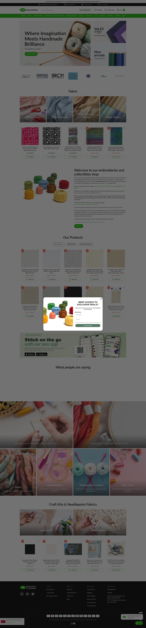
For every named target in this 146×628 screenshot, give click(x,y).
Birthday (78, 312)
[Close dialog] (101, 299)
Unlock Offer (88, 325)
